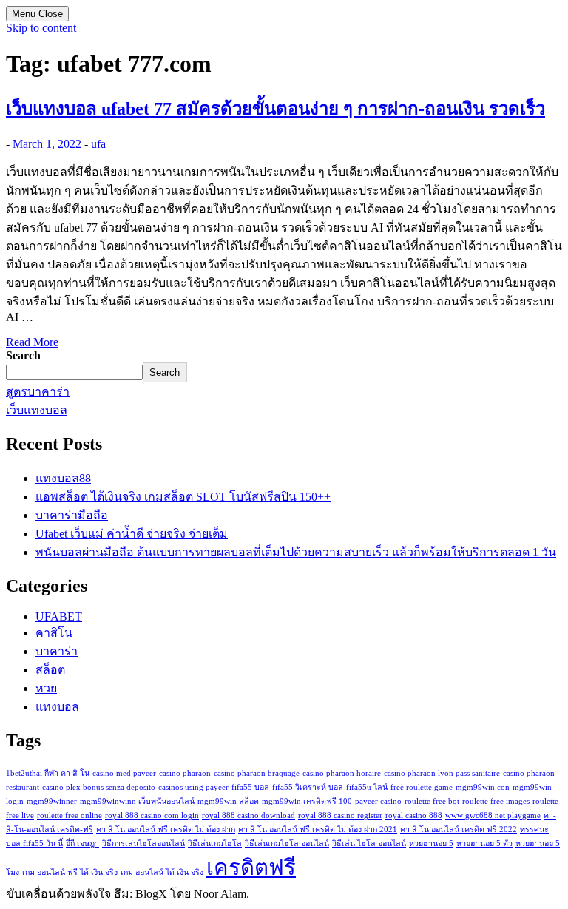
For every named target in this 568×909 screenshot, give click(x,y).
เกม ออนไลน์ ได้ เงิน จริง (162, 872)
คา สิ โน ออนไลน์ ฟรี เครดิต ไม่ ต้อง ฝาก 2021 (317, 829)
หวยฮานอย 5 (431, 843)
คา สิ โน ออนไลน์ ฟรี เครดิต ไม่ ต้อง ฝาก (165, 829)
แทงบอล (57, 706)
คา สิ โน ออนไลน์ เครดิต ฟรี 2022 (458, 829)
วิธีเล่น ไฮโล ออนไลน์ (369, 843)
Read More (32, 342)
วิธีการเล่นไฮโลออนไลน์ (143, 843)
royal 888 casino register (340, 815)
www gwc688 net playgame (493, 815)
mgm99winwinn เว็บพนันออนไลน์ (137, 801)
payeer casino (378, 801)
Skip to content (41, 27)
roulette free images (496, 801)
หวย (46, 688)
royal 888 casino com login (152, 815)
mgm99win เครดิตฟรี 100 (307, 801)
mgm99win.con (483, 787)
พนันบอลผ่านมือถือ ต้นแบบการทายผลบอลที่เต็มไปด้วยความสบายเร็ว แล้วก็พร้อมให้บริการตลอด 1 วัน (296, 552)
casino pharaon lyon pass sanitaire (442, 773)
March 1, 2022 (47, 144)
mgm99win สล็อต (228, 801)
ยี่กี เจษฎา (82, 843)
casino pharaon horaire (341, 773)
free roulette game (421, 787)
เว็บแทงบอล (36, 410)
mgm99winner (52, 801)
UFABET (59, 616)
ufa (98, 144)
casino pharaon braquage (257, 773)
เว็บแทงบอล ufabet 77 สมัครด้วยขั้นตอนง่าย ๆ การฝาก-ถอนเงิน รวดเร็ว (275, 108)
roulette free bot (432, 801)
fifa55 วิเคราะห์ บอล (307, 787)
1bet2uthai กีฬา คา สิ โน (47, 773)
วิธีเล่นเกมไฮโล (215, 843)
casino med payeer (124, 773)
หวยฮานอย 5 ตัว (484, 843)
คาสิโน (54, 632)
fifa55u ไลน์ (367, 787)
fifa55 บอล (250, 787)
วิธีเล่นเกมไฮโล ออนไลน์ (287, 843)
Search (23, 355)
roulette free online (69, 815)
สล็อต (50, 669)
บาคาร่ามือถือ (72, 515)
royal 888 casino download (248, 815)
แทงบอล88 (63, 478)
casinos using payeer (193, 787)
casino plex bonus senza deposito (98, 787)
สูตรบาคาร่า (38, 391)
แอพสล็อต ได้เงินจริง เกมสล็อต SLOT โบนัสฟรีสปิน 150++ (183, 496)
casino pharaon (185, 773)
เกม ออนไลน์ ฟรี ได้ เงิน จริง (70, 872)
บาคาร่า (57, 651)
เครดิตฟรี (251, 867)
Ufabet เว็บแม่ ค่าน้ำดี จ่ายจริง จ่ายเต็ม (132, 533)
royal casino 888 (413, 815)
